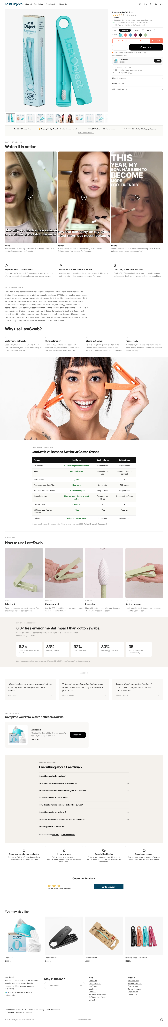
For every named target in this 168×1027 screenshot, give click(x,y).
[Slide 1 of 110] (10, 118)
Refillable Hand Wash (97, 997)
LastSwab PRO (95, 983)
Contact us (132, 994)
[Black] (140, 35)
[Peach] (125, 35)
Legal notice (133, 992)
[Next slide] (39, 935)
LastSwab (93, 981)
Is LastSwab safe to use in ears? (53, 798)
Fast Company (69, 695)
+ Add (158, 61)
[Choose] (39, 951)
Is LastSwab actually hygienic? (52, 776)
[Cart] (161, 4)
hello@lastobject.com (24, 1012)
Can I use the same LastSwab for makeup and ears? (62, 819)
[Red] (135, 35)
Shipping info (133, 981)
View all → (93, 1000)
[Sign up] (81, 985)
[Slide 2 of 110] (20, 118)
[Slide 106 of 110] (79, 118)
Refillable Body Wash (97, 994)
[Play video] (30, 197)
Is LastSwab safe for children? (52, 812)
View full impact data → (86, 132)
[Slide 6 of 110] (59, 118)
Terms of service (134, 989)
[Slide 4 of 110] (40, 118)
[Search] (150, 4)
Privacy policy (133, 986)
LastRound (93, 989)
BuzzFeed (12, 695)
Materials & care (119, 78)
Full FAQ (55, 834)
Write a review (108, 887)
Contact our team (68, 834)
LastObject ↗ (30, 1020)
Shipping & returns (120, 89)
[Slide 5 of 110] (50, 118)
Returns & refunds (135, 983)
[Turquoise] (120, 35)
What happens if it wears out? (52, 826)
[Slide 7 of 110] (69, 118)
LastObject (14, 1020)
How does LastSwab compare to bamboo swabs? (61, 805)
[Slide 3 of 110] (30, 118)
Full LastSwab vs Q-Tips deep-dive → (97, 524)
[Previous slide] (8, 935)
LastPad (92, 992)
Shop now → (78, 735)
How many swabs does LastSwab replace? (58, 783)
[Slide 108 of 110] (99, 118)
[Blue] (130, 35)
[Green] (145, 35)
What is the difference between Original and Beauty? (62, 790)
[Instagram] (161, 1019)
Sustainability (118, 84)
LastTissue (93, 986)
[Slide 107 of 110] (89, 118)
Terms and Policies (84, 1020)
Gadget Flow (122, 695)
